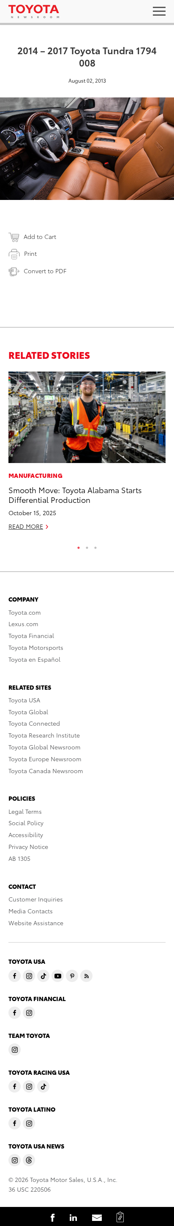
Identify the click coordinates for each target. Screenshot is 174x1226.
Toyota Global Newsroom (44, 747)
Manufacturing (35, 475)
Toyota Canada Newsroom (45, 770)
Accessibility (25, 834)
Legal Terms (25, 811)
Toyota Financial (31, 635)
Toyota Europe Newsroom (45, 758)
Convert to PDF (45, 270)
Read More (25, 526)
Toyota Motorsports (35, 647)
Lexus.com (23, 623)
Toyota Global (28, 711)
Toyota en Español (34, 659)
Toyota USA (24, 700)
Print (30, 253)
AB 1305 (19, 858)
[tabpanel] (87, 455)
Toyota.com (24, 612)
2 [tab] (87, 546)
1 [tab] (78, 546)
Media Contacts (30, 911)
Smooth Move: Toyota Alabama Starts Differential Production (75, 494)
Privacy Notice (28, 846)
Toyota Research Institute (44, 735)
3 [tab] (95, 546)
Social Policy (26, 822)
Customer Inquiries (35, 899)
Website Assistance (35, 922)
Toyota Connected (34, 723)
